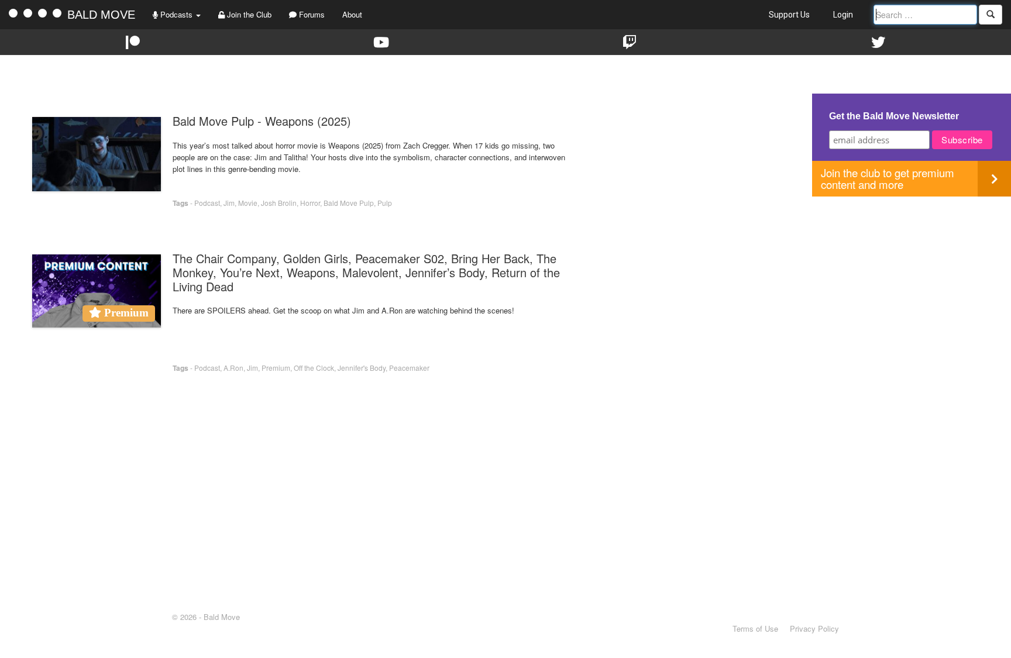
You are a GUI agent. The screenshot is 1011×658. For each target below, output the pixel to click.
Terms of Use (755, 628)
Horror (310, 203)
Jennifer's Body (362, 368)
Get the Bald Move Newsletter (894, 116)
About (352, 14)
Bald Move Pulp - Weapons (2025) (262, 120)
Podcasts (176, 14)
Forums (311, 14)
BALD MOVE (101, 14)
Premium (276, 368)
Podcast (207, 203)
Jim (229, 203)
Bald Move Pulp (349, 203)
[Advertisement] (911, 278)
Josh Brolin (279, 203)
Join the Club (248, 14)
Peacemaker (409, 368)
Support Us (789, 14)
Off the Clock (314, 368)
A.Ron (233, 368)
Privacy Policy (814, 628)
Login (843, 14)
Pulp (384, 203)
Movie (247, 203)
